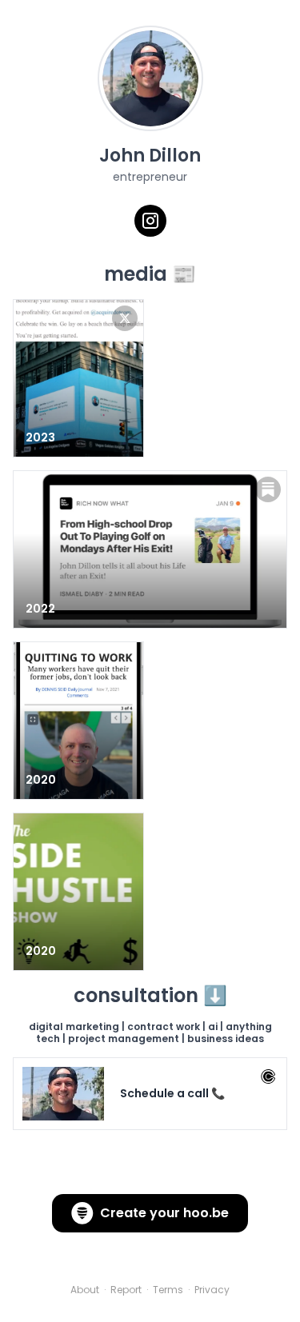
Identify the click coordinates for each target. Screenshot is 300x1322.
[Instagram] (150, 221)
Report (126, 1290)
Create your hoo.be (164, 1213)
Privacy (212, 1290)
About (84, 1290)
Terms (168, 1290)
